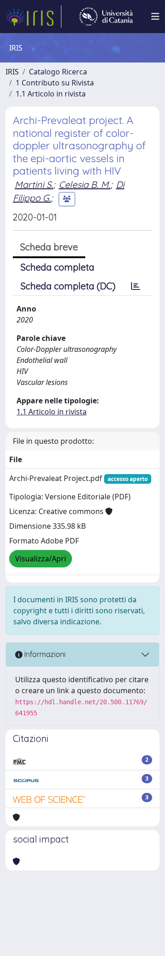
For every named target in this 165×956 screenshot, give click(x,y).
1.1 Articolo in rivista (51, 94)
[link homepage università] (106, 17)
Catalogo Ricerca (58, 72)
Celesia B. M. (84, 184)
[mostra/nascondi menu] (155, 16)
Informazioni (44, 654)
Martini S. (34, 184)
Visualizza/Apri (40, 559)
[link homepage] (33, 17)
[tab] (135, 286)
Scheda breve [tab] (49, 247)
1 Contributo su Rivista (55, 83)
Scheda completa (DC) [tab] (68, 286)
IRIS (12, 72)
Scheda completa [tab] (57, 267)
